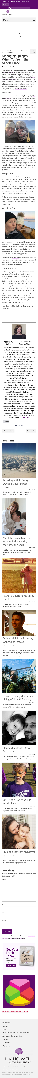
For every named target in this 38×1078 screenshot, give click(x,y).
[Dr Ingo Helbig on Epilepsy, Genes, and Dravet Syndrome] (19, 623)
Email (3, 912)
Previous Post (8, 431)
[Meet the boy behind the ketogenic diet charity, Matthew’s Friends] (14, 517)
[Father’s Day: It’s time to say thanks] (19, 575)
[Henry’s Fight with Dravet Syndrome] (19, 728)
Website (4, 920)
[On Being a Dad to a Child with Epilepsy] (19, 780)
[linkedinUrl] (22, 425)
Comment (4, 879)
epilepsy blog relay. (8, 72)
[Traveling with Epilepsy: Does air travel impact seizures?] (19, 460)
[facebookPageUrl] (16, 425)
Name (3, 904)
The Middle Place (20, 89)
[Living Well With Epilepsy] (19, 13)
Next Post (30, 431)
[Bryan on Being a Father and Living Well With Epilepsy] (19, 676)
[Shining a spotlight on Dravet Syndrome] (19, 832)
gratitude (15, 258)
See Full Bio (24, 418)
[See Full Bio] (28, 418)
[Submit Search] (9, 8)
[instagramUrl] (18, 425)
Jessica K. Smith (7, 66)
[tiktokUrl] (20, 425)
